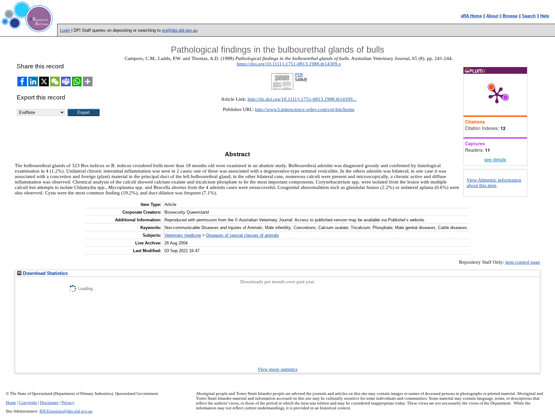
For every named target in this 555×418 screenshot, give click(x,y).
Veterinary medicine (182, 235)
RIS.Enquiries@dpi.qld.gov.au (66, 411)
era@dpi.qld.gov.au (180, 30)
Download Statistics (45, 273)
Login (65, 30)
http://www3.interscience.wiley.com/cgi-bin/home (305, 109)
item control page (522, 262)
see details (495, 159)
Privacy (68, 402)
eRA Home (471, 15)
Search (529, 15)
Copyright (28, 402)
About (492, 15)
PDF (299, 75)
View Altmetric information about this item (494, 182)
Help (544, 15)
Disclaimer (49, 402)
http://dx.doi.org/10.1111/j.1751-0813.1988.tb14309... (302, 99)
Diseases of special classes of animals (242, 235)
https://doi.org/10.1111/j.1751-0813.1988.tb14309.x (289, 63)
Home (11, 402)
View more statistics (277, 369)
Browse (510, 15)
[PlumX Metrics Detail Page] (497, 94)
